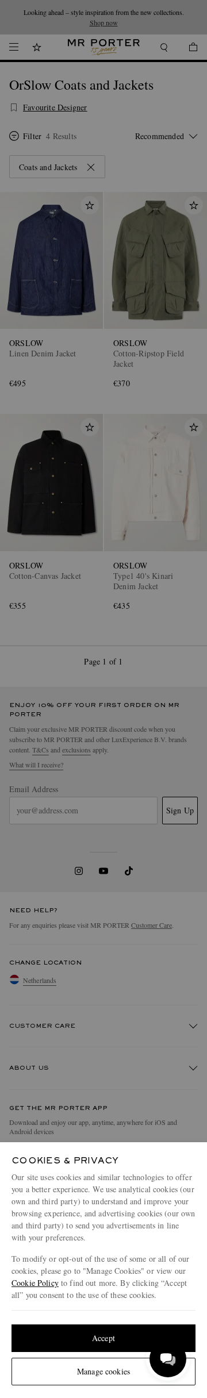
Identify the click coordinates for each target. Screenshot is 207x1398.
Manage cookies (103, 1371)
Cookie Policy (35, 1282)
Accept (103, 1337)
